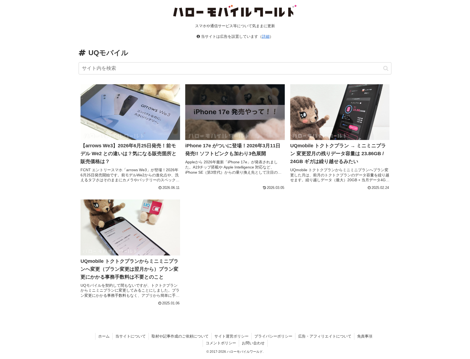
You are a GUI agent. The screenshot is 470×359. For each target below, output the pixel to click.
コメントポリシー (221, 343)
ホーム (104, 336)
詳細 (266, 36)
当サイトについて (130, 336)
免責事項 (364, 336)
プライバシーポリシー (273, 336)
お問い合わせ (253, 343)
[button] (386, 68)
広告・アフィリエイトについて (324, 336)
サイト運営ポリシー (231, 336)
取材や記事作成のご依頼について (180, 336)
